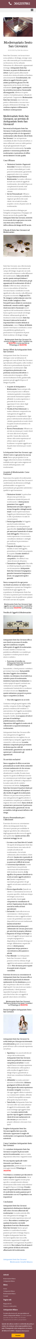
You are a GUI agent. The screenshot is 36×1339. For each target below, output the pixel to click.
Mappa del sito (7, 1303)
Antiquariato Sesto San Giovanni (14, 1259)
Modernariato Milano (9, 1278)
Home (5, 1289)
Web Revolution (22, 50)
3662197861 (12, 343)
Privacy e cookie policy (10, 1306)
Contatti (5, 1296)
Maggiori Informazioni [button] (22, 1331)
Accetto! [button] (17, 1335)
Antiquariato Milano (9, 1281)
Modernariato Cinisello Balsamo (21, 1262)
